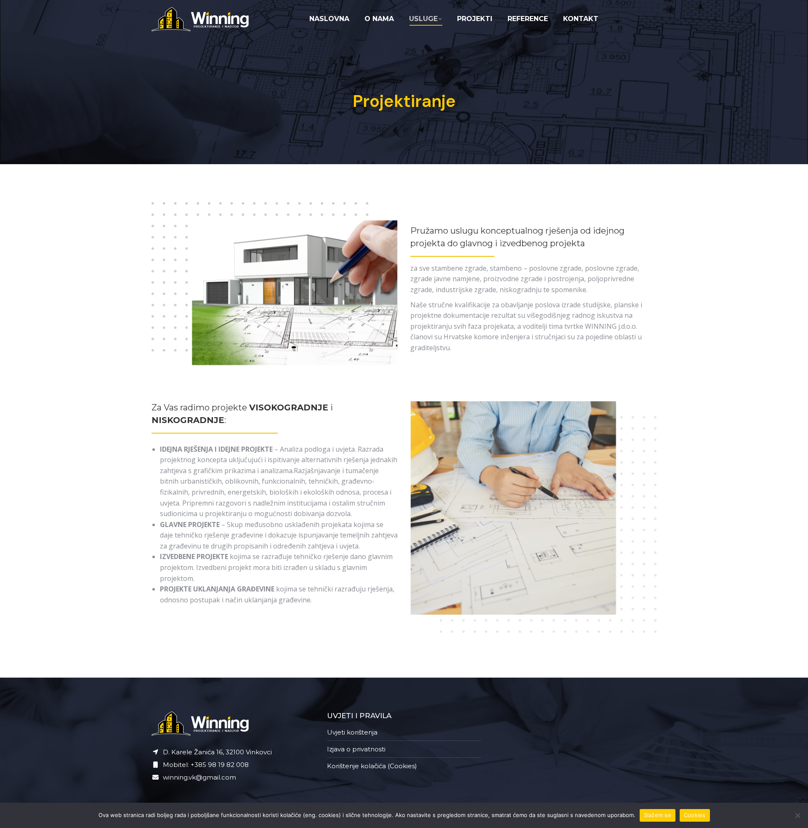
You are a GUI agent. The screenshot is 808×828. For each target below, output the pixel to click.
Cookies (695, 815)
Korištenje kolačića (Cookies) (372, 766)
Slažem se (657, 815)
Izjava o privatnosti (356, 749)
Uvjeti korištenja (352, 732)
